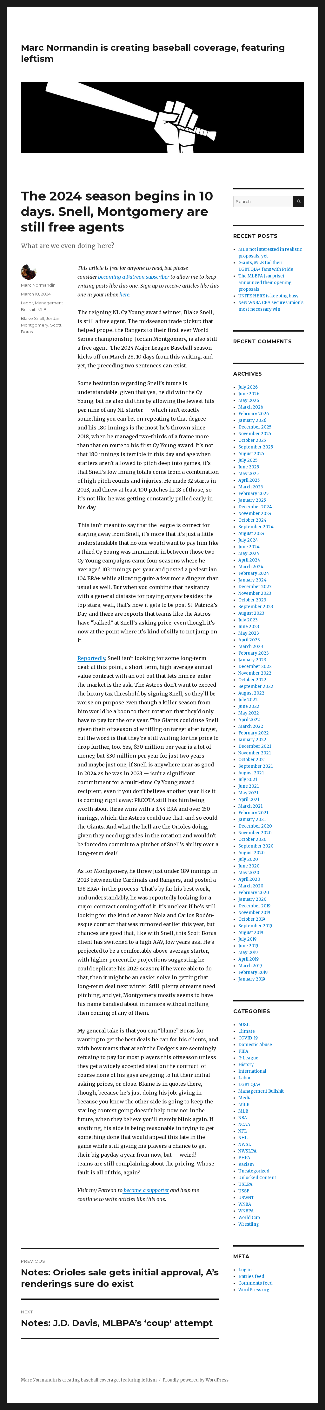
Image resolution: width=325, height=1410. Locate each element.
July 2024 (248, 540)
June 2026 (248, 394)
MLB (42, 309)
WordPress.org (253, 1289)
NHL (243, 1137)
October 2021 (252, 759)
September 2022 (255, 686)
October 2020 (252, 839)
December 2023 (255, 586)
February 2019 (253, 972)
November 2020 (255, 832)
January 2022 (252, 739)
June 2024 (249, 546)
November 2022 (254, 673)
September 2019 (255, 926)
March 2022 (250, 726)
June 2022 (248, 706)
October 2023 (252, 600)
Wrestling (248, 1224)
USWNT (246, 1197)
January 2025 (252, 500)
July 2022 (248, 699)
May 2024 (248, 553)
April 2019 (248, 959)
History (246, 1064)
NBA (242, 1118)
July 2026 (248, 387)
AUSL (243, 1024)
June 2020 (249, 866)
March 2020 (250, 886)
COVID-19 (248, 1038)
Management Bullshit (261, 1091)
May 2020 (248, 872)
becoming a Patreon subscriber (133, 277)
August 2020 (251, 852)
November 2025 (254, 433)
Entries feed (251, 1276)
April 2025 (249, 480)
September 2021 (255, 766)
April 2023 (249, 640)
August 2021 (251, 773)
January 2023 (252, 660)
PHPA (244, 1157)
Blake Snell (32, 318)
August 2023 (251, 613)
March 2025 (250, 487)
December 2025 (254, 427)
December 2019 (254, 906)
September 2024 (256, 527)
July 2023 (248, 620)
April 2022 (249, 719)
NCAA (244, 1124)
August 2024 (251, 533)
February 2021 (253, 813)
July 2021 (247, 779)
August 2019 (250, 932)
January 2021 (252, 819)
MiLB (243, 1104)
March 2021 (250, 806)
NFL (242, 1131)
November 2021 (254, 753)
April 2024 (249, 560)
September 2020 (256, 846)
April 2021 (248, 799)
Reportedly (91, 658)
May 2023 (248, 633)
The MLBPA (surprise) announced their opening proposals (265, 282)
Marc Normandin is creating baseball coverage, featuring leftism (89, 1380)
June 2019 (248, 946)
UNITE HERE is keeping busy (268, 296)
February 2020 (253, 892)
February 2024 (253, 573)
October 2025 (252, 440)
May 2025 (248, 473)
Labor (27, 302)
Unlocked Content (257, 1177)
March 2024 (250, 566)
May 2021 (248, 793)
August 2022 (251, 693)
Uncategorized (253, 1171)
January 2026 (252, 420)
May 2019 (248, 952)
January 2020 (252, 899)
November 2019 (254, 912)
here (124, 294)
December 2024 (255, 507)
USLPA (245, 1184)
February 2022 (253, 733)
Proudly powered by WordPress (195, 1380)
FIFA (243, 1051)
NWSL (244, 1144)
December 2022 (255, 666)
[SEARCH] (298, 201)
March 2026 (250, 407)
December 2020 (255, 826)
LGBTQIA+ (249, 1084)
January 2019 (251, 979)
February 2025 (253, 493)
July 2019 (247, 939)
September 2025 (255, 447)
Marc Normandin (38, 285)
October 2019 (251, 919)
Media (245, 1098)
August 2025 (251, 453)
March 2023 (250, 646)
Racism (246, 1164)
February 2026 (253, 413)
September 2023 (255, 606)
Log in (245, 1270)
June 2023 (248, 626)
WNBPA (246, 1211)
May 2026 (248, 400)
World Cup (249, 1217)
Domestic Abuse (255, 1044)
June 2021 (248, 786)
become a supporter (146, 1190)
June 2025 (248, 467)
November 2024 (255, 513)
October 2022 (252, 680)
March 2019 (250, 966)
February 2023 (253, 653)
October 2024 (252, 520)
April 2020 (249, 879)
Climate (246, 1031)
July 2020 (248, 859)
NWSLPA (247, 1151)
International (252, 1071)
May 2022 (248, 713)
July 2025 (247, 460)
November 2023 (254, 593)
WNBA (244, 1204)
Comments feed (255, 1283)
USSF (243, 1191)
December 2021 (254, 746)
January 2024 (252, 580)
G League (248, 1058)
